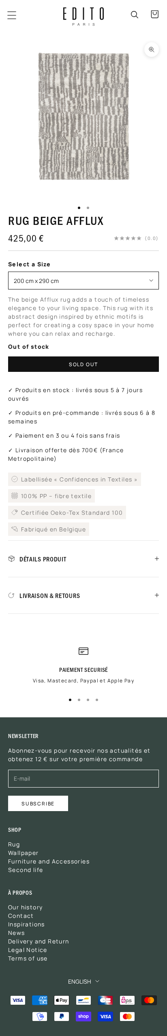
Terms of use (28, 958)
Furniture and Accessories (49, 861)
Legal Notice (27, 949)
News (16, 932)
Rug (14, 844)
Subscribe (38, 803)
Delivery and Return (38, 941)
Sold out (83, 363)
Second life (25, 869)
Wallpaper (23, 852)
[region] (83, 668)
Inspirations (26, 924)
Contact (21, 915)
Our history (25, 907)
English (79, 981)
